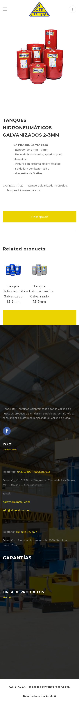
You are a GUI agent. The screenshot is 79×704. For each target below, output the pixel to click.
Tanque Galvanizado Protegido (47, 185)
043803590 (24, 471)
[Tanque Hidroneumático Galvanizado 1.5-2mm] (13, 269)
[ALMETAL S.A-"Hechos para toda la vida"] (39, 9)
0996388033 (42, 471)
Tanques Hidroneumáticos (23, 190)
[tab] (39, 216)
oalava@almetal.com (16, 501)
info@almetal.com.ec (16, 510)
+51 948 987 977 (26, 531)
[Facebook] (72, 9)
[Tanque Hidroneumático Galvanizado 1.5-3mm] (39, 269)
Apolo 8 (51, 696)
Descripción (39, 217)
